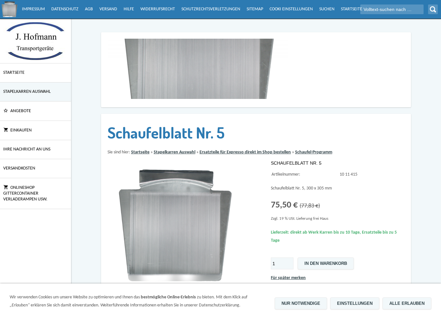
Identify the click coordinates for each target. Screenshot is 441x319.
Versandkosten (19, 168)
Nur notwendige (301, 303)
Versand (108, 9)
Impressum (33, 9)
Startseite (351, 9)
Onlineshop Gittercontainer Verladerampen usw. (25, 193)
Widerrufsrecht (157, 9)
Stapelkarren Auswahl (27, 91)
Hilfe (129, 9)
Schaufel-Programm (313, 152)
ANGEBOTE (20, 111)
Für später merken (288, 278)
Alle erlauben (407, 303)
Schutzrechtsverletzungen (210, 9)
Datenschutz (64, 9)
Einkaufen (21, 130)
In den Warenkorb (325, 263)
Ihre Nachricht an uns (26, 149)
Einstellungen (355, 303)
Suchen (326, 9)
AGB (89, 9)
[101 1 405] (174, 226)
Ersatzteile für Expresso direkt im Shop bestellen (245, 152)
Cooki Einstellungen (291, 9)
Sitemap (255, 9)
